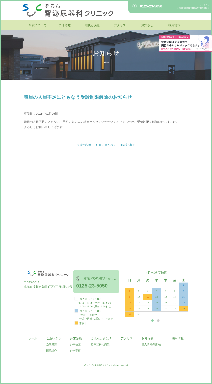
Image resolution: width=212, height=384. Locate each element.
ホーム (32, 338)
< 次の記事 (84, 145)
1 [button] (152, 320)
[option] (155, 293)
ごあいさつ (53, 338)
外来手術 (75, 350)
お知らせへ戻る (106, 145)
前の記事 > (127, 145)
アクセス (120, 25)
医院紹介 (51, 350)
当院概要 (51, 344)
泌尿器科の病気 (100, 344)
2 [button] (158, 320)
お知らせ (206, 5)
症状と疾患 (92, 25)
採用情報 (174, 25)
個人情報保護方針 (152, 344)
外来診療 (65, 25)
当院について (38, 25)
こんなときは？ (101, 338)
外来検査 (75, 344)
